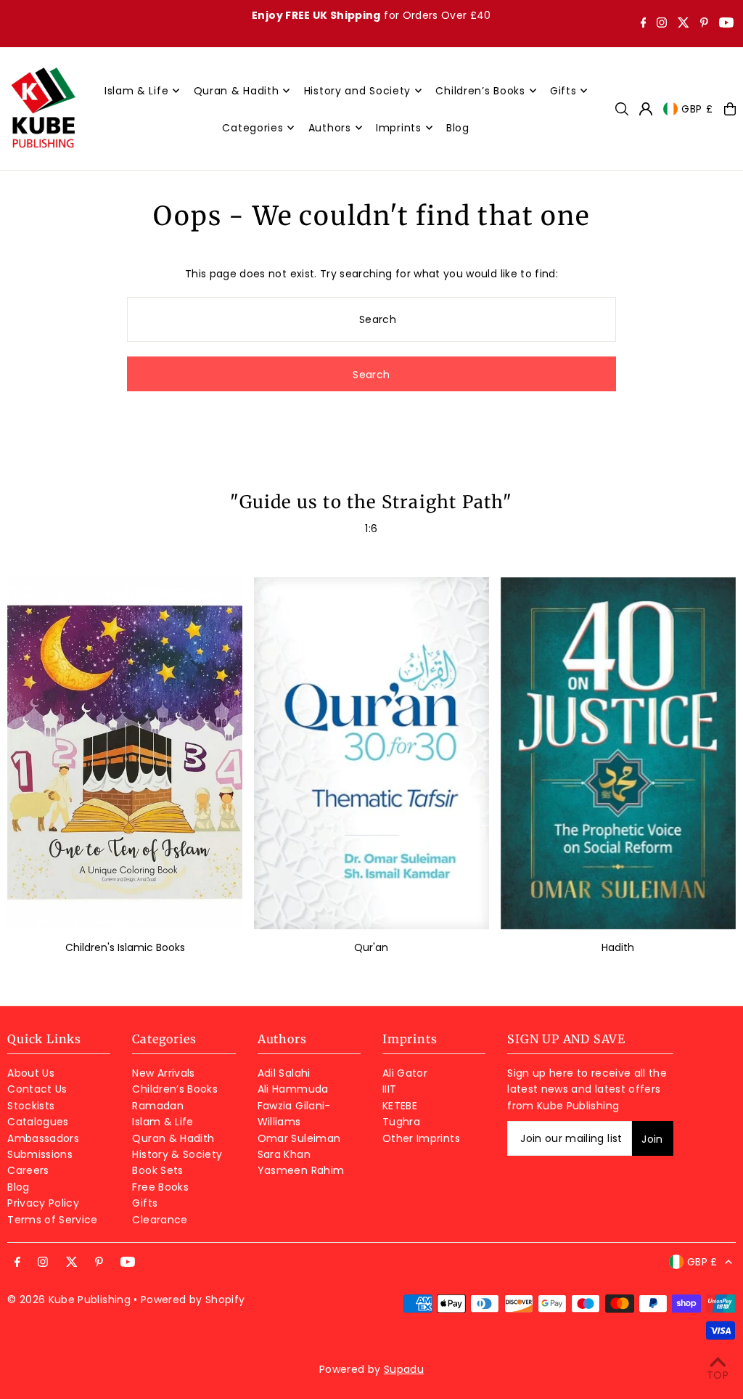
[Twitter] (683, 24)
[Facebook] (643, 24)
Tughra (401, 1121)
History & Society (177, 1154)
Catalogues (38, 1121)
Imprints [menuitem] (399, 128)
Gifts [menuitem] (563, 90)
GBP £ (697, 109)
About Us (30, 1073)
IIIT (389, 1089)
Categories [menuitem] (252, 128)
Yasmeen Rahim (301, 1170)
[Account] (645, 108)
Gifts (144, 1203)
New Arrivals (163, 1073)
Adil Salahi (284, 1073)
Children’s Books (175, 1089)
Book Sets (157, 1170)
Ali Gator (404, 1073)
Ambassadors (43, 1138)
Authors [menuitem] (329, 128)
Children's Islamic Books (125, 947)
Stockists (30, 1105)
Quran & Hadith (173, 1138)
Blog (18, 1187)
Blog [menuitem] (457, 128)
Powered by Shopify (193, 1299)
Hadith (618, 947)
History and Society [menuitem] (357, 90)
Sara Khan (284, 1154)
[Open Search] (621, 108)
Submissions (40, 1154)
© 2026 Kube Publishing (69, 1299)
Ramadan (157, 1105)
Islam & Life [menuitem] (136, 90)
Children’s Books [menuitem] (480, 90)
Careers (28, 1170)
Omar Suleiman (299, 1138)
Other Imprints (421, 1138)
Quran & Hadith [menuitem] (236, 90)
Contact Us (37, 1089)
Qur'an (371, 947)
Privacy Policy (43, 1203)
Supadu (404, 1369)
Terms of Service (52, 1219)
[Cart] (730, 108)
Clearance (159, 1219)
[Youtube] (726, 24)
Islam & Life (162, 1121)
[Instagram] (662, 24)
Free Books (160, 1187)
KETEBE (399, 1105)
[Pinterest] (704, 24)
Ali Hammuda (293, 1089)
